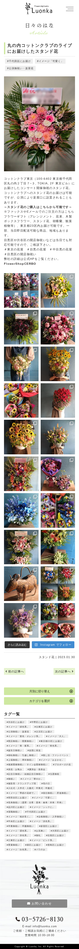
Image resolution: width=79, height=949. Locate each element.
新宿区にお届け (49, 826)
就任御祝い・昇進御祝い (55, 793)
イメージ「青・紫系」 (19, 746)
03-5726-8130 (42, 920)
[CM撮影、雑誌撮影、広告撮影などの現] (58, 473)
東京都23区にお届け (51, 741)
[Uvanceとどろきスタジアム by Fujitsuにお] (21, 547)
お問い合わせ (42, 903)
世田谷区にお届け (17, 797)
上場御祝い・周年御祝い (21, 760)
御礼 (38, 835)
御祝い (11, 779)
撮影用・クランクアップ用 (22, 783)
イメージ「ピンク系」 (43, 840)
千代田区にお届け (20, 61)
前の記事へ (15, 671)
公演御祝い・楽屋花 (21, 68)
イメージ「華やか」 (32, 779)
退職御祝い (14, 812)
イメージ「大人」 (57, 736)
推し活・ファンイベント (55, 755)
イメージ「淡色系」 (41, 821)
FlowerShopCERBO (20, 263)
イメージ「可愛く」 (51, 61)
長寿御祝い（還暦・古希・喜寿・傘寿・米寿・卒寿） (36, 802)
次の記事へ (63, 671)
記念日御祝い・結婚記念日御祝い (25, 774)
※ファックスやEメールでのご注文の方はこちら (39, 211)
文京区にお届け (44, 731)
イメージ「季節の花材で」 (22, 793)
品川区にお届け (16, 807)
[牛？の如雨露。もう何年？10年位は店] (21, 583)
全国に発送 (35, 750)
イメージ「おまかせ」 (52, 760)
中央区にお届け (16, 821)
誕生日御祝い (15, 750)
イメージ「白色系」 (18, 849)
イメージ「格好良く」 (19, 816)
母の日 (46, 783)
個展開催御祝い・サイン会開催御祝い (28, 764)
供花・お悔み (15, 769)
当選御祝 (54, 774)
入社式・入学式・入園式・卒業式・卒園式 (30, 788)
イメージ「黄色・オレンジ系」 (24, 736)
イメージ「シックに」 (43, 807)
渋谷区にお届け (16, 722)
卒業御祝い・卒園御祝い (21, 826)
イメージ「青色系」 (48, 746)
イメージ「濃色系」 (18, 831)
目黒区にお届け (56, 835)
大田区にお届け (60, 831)
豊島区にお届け (56, 845)
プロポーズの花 (63, 764)
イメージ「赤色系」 (18, 835)
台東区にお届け (44, 727)
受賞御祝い (14, 845)
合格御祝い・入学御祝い (51, 816)
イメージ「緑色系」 (18, 727)
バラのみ (40, 849)
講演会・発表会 (37, 769)
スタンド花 (47, 657)
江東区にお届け (16, 840)
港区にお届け (34, 845)
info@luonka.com (44, 926)
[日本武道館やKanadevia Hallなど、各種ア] (58, 583)
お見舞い (40, 831)
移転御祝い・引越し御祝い (22, 755)
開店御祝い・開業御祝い (21, 741)
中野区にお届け (39, 722)
